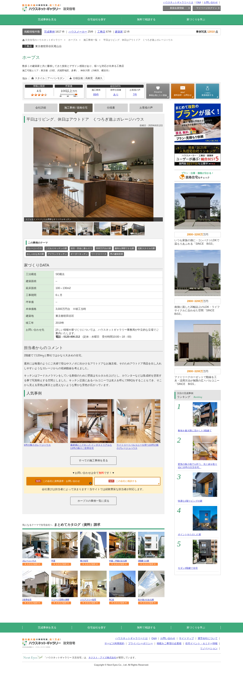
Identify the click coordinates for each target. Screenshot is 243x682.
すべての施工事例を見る (93, 460)
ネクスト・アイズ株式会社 (102, 657)
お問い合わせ (211, 2)
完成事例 (49, 31)
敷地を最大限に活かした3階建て (195, 430)
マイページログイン (206, 8)
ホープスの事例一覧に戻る (93, 500)
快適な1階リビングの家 (190, 501)
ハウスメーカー (78, 31)
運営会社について (208, 638)
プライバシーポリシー (140, 643)
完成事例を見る (47, 19)
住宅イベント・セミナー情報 (201, 643)
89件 (96, 94)
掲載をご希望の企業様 (169, 643)
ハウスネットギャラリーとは (178, 2)
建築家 (119, 31)
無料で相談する (146, 19)
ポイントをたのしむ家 (189, 534)
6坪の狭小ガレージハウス (37, 445)
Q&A (198, 2)
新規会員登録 (177, 8)
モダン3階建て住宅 (188, 568)
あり (116, 94)
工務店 (101, 31)
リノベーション (209, 648)
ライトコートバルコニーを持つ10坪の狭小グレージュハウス (138, 446)
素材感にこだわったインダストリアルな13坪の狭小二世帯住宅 (91, 446)
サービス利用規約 (114, 643)
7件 (135, 94)
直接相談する (207, 94)
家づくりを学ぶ (196, 19)
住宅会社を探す (96, 19)
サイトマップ (186, 638)
